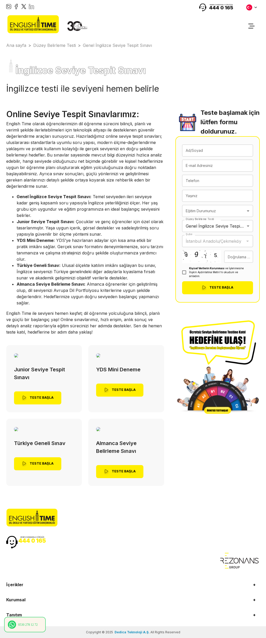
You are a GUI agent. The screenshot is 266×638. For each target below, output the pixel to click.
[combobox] (217, 211)
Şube (189, 234)
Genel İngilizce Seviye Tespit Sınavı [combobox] (219, 226)
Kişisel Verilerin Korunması (206, 268)
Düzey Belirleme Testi (200, 219)
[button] (133, 584)
